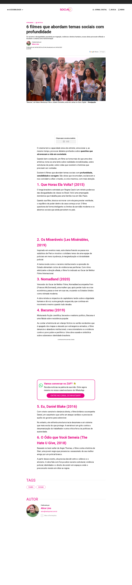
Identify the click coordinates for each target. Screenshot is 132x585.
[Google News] (97, 52)
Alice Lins (35, 44)
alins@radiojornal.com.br (49, 511)
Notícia (39, 22)
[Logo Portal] (66, 10)
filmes (30, 487)
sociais (41, 487)
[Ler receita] (64, 141)
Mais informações (50, 515)
